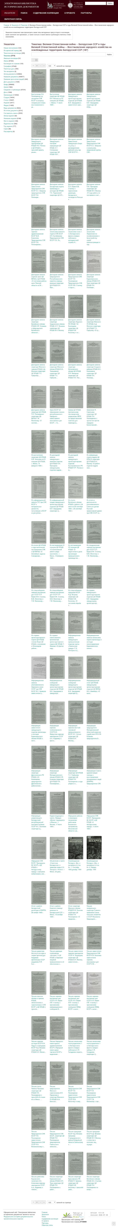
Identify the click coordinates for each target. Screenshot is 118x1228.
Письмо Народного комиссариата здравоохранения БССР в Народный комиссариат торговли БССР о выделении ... (56, 1047)
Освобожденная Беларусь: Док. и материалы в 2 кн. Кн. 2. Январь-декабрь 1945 (93, 865)
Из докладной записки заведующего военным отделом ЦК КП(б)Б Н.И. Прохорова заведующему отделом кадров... (56, 462)
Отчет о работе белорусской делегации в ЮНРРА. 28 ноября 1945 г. (38, 909)
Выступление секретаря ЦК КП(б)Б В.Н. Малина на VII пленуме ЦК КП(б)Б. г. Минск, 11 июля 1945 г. (57, 99)
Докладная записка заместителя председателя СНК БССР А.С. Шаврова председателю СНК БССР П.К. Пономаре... (38, 190)
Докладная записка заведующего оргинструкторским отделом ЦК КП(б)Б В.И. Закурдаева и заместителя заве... (75, 99)
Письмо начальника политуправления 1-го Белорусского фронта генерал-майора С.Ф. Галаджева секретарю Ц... (94, 1047)
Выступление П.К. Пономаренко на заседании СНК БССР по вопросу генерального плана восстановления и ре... (38, 100)
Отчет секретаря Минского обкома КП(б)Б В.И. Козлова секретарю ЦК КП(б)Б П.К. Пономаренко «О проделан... (75, 912)
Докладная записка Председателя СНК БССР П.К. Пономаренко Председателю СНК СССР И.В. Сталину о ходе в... (75, 280)
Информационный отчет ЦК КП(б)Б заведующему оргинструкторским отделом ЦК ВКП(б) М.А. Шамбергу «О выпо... (93, 686)
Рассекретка (8, 131)
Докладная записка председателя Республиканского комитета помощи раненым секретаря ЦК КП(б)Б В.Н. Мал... (56, 280)
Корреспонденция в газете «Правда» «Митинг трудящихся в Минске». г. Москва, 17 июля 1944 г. (57, 821)
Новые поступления (11, 48)
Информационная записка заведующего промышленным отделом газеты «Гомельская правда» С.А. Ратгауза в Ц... (74, 642)
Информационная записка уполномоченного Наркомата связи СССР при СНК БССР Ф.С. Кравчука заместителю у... (38, 686)
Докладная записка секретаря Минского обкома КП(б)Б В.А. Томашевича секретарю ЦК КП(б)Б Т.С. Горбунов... (57, 371)
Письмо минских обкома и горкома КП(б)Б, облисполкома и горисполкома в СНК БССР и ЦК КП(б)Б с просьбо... (38, 1002)
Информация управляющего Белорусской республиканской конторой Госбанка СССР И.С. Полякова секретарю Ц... (38, 822)
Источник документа (11, 110)
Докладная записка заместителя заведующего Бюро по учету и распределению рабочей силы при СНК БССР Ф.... (75, 145)
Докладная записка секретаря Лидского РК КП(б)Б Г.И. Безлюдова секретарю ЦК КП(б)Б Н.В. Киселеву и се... (75, 326)
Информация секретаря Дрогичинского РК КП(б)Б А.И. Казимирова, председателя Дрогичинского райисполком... (37, 778)
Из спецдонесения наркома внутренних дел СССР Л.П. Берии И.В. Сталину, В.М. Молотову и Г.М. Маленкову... (94, 550)
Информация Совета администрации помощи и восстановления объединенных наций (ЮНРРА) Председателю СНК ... (94, 778)
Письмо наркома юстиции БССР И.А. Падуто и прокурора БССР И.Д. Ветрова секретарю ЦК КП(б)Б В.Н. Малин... (38, 1046)
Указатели (9, 13)
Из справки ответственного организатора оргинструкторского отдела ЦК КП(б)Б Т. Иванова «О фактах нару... (57, 641)
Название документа (11, 76)
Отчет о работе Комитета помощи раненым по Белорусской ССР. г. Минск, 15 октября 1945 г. (57, 911)
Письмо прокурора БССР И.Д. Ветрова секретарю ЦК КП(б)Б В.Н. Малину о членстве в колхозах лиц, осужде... (94, 1137)
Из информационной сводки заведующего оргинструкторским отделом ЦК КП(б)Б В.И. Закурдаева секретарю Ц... (57, 505)
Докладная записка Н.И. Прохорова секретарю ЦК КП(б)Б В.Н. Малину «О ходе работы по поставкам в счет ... (94, 189)
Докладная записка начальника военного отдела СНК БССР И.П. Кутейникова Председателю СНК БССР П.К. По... (57, 234)
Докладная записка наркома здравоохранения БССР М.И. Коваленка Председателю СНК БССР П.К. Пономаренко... (38, 237)
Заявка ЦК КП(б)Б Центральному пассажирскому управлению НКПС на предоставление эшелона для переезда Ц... (75, 416)
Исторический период (11, 50)
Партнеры (86, 13)
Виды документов (10, 108)
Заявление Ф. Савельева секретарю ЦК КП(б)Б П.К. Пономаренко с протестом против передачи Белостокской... (93, 417)
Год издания (8, 126)
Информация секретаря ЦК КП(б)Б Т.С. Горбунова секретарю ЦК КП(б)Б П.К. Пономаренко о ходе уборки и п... (75, 777)
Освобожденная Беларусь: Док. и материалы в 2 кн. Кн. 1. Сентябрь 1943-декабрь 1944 (74, 865)
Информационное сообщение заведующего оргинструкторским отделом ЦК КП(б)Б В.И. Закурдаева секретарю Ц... (75, 686)
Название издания (10, 118)
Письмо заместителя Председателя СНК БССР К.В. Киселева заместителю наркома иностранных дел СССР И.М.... (94, 957)
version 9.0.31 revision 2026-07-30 (99, 1214)
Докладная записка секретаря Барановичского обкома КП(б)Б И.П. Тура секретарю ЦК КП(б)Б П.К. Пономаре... (93, 280)
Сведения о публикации (12, 90)
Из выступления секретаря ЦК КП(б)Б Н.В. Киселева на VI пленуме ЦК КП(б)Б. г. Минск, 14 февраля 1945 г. (38, 460)
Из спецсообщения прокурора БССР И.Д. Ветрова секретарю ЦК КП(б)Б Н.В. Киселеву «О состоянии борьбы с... (74, 597)
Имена (6, 61)
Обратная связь (13, 19)
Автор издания (9, 116)
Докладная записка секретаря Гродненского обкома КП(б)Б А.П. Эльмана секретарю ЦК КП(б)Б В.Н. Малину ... (57, 326)
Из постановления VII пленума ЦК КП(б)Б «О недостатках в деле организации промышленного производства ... (75, 551)
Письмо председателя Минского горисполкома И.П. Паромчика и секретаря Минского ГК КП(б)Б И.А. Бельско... (57, 1093)
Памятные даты (9, 69)
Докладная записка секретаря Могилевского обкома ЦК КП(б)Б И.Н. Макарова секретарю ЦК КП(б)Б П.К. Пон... (75, 371)
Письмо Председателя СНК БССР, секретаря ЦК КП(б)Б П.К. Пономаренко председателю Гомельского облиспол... (57, 1139)
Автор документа (10, 74)
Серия (6, 129)
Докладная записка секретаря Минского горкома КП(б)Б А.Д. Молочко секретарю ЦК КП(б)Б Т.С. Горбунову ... (38, 370)
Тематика (24, 25)
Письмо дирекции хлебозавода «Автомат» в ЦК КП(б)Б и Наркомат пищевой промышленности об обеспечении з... (57, 957)
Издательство (8, 123)
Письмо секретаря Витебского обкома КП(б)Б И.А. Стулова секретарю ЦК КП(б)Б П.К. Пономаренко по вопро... (94, 1183)
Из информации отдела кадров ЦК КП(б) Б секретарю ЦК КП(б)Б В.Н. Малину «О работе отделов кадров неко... (93, 461)
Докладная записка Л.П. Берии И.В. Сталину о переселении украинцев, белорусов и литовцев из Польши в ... (75, 191)
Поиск (24, 13)
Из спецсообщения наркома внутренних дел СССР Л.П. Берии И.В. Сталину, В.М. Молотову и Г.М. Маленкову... (38, 595)
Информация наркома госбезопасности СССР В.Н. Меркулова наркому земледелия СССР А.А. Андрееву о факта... (57, 733)
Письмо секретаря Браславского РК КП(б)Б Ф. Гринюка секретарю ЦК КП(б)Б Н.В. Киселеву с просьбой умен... (75, 1183)
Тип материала (9, 71)
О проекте (69, 13)
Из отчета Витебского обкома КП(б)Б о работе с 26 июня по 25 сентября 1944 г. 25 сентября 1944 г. (75, 505)
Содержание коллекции (46, 13)
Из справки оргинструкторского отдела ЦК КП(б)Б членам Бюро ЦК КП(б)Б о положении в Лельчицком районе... (38, 641)
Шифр (6, 84)
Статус (6, 100)
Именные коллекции (11, 58)
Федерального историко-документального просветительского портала (18, 1217)
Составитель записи (11, 113)
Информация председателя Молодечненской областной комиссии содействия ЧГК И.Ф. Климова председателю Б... (94, 731)
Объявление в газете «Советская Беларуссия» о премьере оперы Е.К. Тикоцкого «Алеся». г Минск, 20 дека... (57, 866)
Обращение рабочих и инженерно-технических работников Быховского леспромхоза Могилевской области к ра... (75, 823)
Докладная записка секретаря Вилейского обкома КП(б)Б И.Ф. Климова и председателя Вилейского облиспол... (38, 326)
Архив (6, 87)
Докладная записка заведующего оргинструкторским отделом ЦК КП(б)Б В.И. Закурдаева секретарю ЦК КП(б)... (93, 100)
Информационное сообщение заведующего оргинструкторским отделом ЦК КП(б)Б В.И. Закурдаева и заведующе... (56, 686)
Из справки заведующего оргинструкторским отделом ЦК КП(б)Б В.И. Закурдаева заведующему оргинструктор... (93, 596)
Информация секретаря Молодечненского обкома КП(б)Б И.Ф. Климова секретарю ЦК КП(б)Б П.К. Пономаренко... (57, 777)
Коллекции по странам (11, 63)
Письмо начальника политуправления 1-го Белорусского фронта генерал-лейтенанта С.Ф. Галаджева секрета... (75, 1046)
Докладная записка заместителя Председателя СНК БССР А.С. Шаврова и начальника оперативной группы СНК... (94, 145)
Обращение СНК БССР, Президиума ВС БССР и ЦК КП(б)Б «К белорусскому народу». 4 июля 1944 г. (93, 822)
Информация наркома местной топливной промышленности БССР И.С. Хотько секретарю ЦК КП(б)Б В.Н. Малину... (74, 733)
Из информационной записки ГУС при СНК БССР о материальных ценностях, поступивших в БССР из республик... (38, 506)
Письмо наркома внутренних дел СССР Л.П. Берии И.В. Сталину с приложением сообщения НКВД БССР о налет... (74, 1002)
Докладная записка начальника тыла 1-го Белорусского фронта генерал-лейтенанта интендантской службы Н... (75, 235)
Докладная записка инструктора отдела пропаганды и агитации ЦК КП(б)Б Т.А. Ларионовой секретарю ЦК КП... (57, 189)
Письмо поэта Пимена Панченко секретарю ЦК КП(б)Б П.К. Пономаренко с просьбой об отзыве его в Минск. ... (38, 1092)
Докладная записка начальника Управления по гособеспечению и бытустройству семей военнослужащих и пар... (93, 237)
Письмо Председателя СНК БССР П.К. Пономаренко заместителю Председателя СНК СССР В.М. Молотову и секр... (75, 1093)
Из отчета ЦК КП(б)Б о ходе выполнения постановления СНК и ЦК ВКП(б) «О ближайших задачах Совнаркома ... (38, 550)
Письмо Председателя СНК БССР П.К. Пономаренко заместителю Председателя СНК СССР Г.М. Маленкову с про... (93, 1093)
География (7, 66)
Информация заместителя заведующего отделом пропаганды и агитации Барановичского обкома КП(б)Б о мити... (38, 733)
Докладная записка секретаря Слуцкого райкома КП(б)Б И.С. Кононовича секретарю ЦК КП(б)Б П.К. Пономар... (94, 371)
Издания (7, 102)
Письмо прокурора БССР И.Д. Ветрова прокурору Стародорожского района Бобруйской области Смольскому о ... (75, 1137)
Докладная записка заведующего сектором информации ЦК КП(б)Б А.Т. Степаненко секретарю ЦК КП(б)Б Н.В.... (56, 146)
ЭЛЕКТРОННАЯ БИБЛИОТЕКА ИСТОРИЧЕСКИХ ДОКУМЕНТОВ (21, 5)
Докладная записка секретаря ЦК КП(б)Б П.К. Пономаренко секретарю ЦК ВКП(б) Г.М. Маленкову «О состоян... (38, 416)
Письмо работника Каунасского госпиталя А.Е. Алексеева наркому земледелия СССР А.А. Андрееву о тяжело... (38, 1183)
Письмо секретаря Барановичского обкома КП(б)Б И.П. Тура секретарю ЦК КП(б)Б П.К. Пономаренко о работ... (56, 1183)
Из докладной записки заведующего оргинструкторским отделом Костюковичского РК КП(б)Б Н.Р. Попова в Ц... (75, 462)
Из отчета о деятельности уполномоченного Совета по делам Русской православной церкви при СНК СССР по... (94, 506)
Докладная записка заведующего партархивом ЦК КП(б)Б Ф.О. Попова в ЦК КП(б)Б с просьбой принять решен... (38, 145)
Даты (5, 92)
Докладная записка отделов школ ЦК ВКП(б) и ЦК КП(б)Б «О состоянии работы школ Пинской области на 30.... (38, 279)
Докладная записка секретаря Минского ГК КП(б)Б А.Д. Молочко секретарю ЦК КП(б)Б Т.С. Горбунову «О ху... (94, 325)
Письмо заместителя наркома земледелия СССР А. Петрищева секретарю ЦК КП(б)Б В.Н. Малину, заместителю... (75, 956)
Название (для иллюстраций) (14, 79)
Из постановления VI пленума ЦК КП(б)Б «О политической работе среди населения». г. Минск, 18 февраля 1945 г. (57, 551)
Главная (6, 25)
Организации (8, 95)
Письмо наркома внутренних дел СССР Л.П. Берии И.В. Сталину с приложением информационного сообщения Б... (56, 1002)
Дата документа (9, 82)
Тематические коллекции (12, 53)
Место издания (9, 121)
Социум (6, 97)
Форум (6, 105)
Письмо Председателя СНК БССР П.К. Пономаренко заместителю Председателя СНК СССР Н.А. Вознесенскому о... (38, 1139)
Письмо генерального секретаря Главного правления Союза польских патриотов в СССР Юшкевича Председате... (94, 912)
